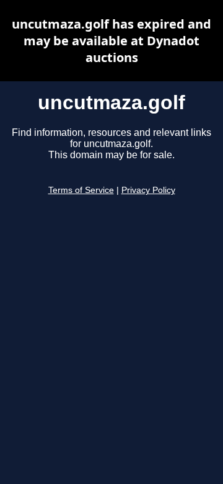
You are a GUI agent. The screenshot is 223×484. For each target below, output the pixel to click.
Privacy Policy (148, 190)
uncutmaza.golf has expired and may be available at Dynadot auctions (111, 41)
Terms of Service (81, 190)
